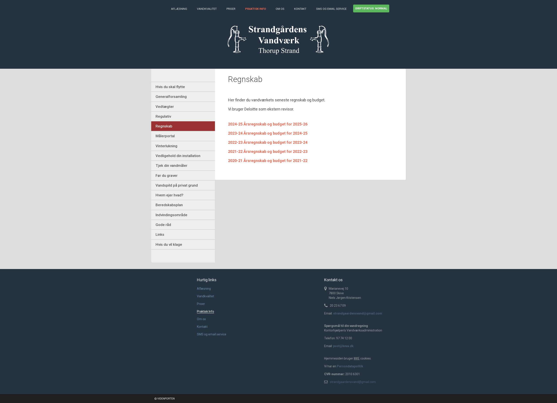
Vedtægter (165, 106)
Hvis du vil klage (169, 244)
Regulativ (163, 116)
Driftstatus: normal (371, 8)
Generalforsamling (171, 96)
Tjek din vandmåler (171, 165)
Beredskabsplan (169, 205)
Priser (230, 8)
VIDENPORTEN (166, 398)
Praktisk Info (255, 8)
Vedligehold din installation (178, 156)
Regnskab (164, 126)
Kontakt (300, 8)
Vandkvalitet (207, 8)
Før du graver (167, 175)
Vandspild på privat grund (177, 185)
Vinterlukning (166, 146)
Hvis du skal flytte (170, 87)
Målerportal (165, 136)
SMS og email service (331, 8)
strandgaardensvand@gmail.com (353, 382)
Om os (280, 8)
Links (160, 234)
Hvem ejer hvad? (169, 195)
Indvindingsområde (171, 215)
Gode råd (163, 224)
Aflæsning (179, 8)
